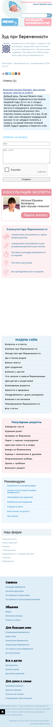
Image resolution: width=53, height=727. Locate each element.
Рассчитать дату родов (15, 591)
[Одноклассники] (12, 73)
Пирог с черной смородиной (21, 441)
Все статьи (11, 409)
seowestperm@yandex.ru (40, 724)
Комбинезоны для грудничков (19, 502)
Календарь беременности (36, 22)
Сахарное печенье (15, 507)
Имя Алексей (12, 516)
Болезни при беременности (21, 349)
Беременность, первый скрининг (18, 554)
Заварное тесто (14, 427)
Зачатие (7, 557)
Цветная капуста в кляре (20, 445)
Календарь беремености (15, 587)
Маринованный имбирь (18, 459)
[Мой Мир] (16, 73)
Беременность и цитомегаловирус (21, 486)
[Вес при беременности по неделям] (24, 275)
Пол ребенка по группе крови (18, 595)
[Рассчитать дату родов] (19, 266)
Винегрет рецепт (15, 468)
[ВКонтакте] (6, 73)
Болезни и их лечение (17, 399)
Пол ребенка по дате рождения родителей (23, 600)
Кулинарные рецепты (17, 386)
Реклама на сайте (16, 721)
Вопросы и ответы (16, 344)
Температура (9, 550)
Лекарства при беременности (23, 354)
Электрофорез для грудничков (20, 497)
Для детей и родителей (19, 381)
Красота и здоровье (17, 390)
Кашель (6, 546)
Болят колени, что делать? (18, 511)
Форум (8, 612)
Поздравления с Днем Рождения (19, 698)
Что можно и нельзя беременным (25, 376)
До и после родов (15, 358)
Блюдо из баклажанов (18, 450)
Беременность (21, 63)
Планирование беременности (22, 404)
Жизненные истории (14, 616)
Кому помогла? (10, 542)
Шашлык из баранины (17, 436)
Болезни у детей (14, 372)
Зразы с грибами (15, 463)
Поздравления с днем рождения (24, 395)
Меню (8, 22)
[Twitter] (9, 73)
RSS (27, 721)
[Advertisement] (26, 306)
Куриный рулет (13, 431)
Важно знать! (13, 363)
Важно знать (11, 637)
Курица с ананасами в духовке (23, 454)
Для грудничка (13, 367)
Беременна (8, 561)
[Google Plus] (19, 73)
